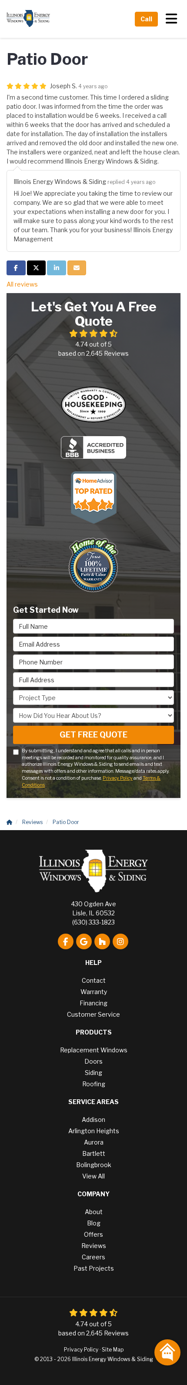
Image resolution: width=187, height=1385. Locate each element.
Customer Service (93, 1014)
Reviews (93, 1245)
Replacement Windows (93, 1050)
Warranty (93, 991)
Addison (93, 1119)
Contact (94, 980)
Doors (93, 1061)
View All (93, 1176)
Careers (93, 1257)
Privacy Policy (118, 778)
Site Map (113, 1350)
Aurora (94, 1142)
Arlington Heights (93, 1131)
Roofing (93, 1084)
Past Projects (93, 1268)
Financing (93, 1003)
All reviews (22, 284)
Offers (93, 1234)
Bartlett (93, 1153)
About (94, 1211)
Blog (93, 1223)
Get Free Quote (93, 734)
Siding (93, 1072)
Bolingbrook (93, 1164)
